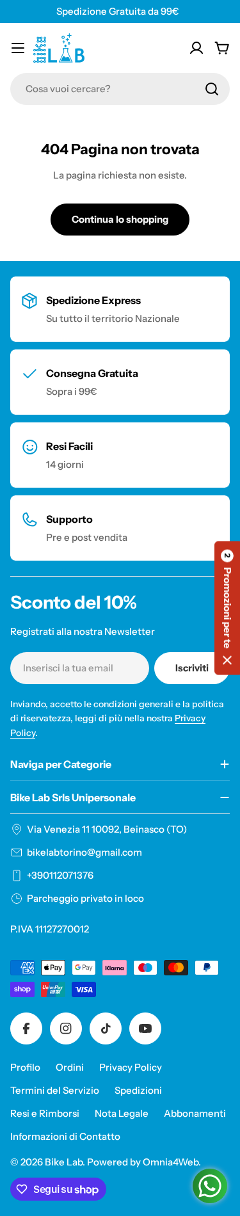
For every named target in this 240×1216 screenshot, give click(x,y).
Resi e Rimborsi (44, 1113)
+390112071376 (60, 875)
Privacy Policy (130, 1067)
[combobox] (120, 89)
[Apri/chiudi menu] (18, 48)
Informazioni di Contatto (65, 1136)
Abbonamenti (195, 1113)
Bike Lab (64, 1162)
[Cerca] (212, 89)
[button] (227, 608)
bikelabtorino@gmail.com (84, 852)
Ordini (70, 1067)
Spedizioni (138, 1090)
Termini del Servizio (54, 1090)
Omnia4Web (170, 1162)
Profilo (25, 1067)
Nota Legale (121, 1113)
